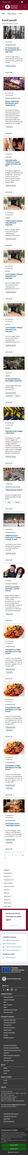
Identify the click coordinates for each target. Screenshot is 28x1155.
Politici (5, 1007)
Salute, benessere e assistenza (12, 1055)
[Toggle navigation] (3, 7)
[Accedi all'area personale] (21, 2)
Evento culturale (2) (9, 886)
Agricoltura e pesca (9, 1060)
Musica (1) (6, 893)
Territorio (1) (7, 900)
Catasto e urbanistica (9, 1032)
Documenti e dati (8, 1012)
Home (3, 13)
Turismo (6, 1035)
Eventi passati (7, 906)
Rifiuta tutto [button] (14, 1148)
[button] (14, 1152)
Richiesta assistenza (9, 1121)
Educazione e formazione (10, 1045)
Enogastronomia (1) (9, 880)
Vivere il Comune (12, 13)
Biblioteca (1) (7, 876)
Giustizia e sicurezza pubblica (11, 1048)
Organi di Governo (8, 997)
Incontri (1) (7, 890)
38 (22, 855)
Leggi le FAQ (7, 1119)
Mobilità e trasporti (9, 1038)
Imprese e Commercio (9, 1027)
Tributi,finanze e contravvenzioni (12, 1050)
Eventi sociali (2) (8, 883)
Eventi (5, 1083)
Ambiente (6, 1053)
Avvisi (5, 1073)
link (6, 1141)
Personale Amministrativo (10, 1010)
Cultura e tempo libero (9, 1022)
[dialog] (14, 1141)
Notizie (5, 1068)
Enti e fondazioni (8, 1005)
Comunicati (7, 1071)
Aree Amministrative (9, 1000)
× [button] (26, 1129)
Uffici (5, 1002)
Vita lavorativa (7, 1025)
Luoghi (5, 1080)
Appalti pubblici (8, 1030)
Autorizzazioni (7, 1058)
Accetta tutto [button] (14, 1145)
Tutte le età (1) (8, 903)
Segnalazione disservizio (10, 1116)
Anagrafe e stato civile (9, 1020)
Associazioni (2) (8, 873)
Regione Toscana (6, 2)
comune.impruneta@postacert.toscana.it (14, 1105)
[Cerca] (25, 7)
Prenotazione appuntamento (11, 1114)
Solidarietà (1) (7, 896)
